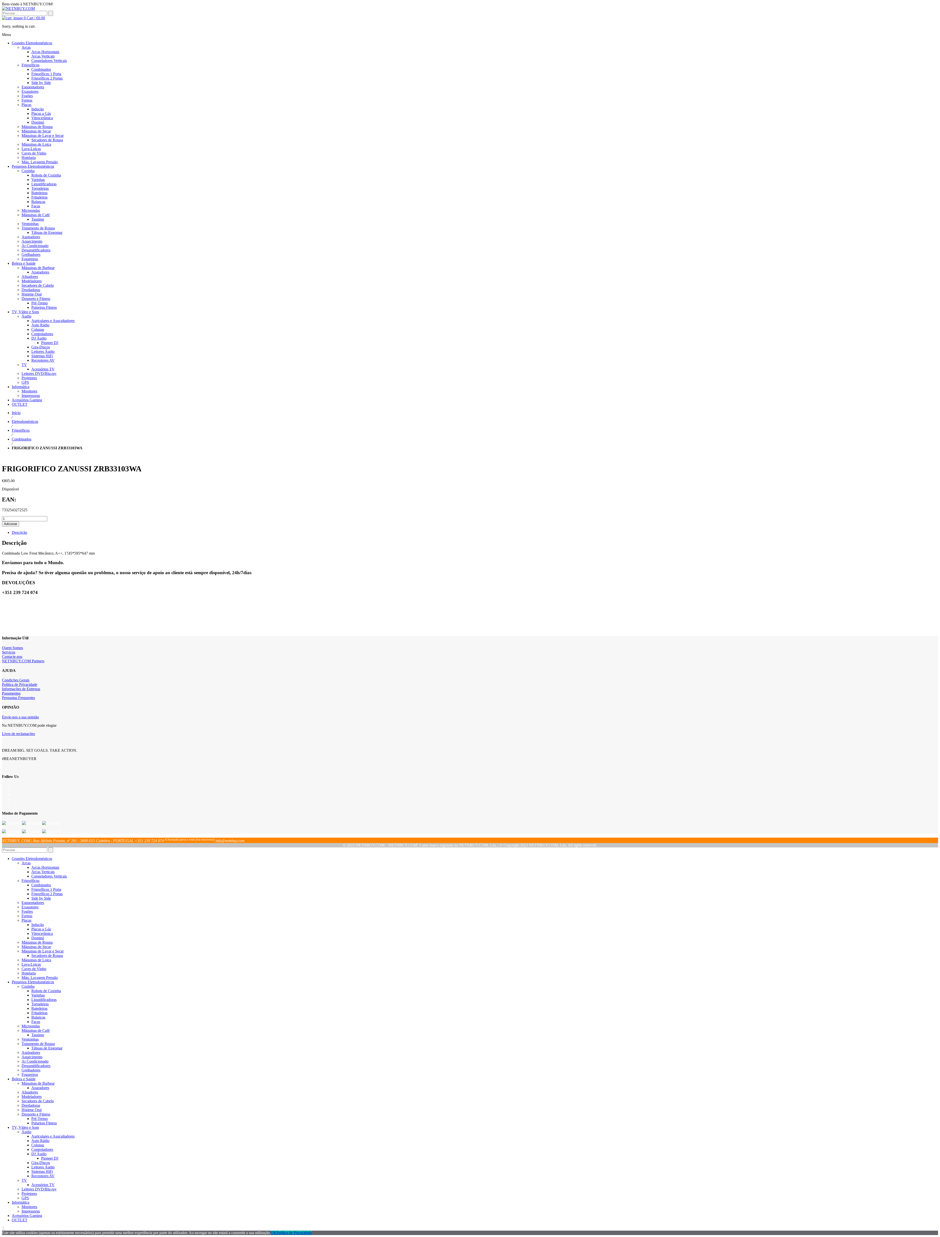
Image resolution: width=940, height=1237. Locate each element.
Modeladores (32, 1096)
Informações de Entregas (21, 689)
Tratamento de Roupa (38, 1044)
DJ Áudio (39, 1154)
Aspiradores (31, 1052)
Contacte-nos (12, 656)
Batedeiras (39, 1008)
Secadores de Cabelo (38, 1101)
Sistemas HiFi (42, 1171)
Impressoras (31, 1211)
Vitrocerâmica (42, 933)
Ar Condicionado (35, 1061)
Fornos (27, 916)
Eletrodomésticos (25, 421)
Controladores (42, 1149)
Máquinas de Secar (36, 947)
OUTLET (19, 1220)
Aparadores (40, 1088)
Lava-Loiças (31, 964)
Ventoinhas (30, 1039)
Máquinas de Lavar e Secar (43, 951)
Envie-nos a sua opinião (20, 717)
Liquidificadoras (44, 1000)
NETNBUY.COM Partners (23, 661)
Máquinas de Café (36, 1030)
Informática (20, 1202)
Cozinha (28, 986)
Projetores (29, 1193)
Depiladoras (31, 1105)
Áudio (26, 1132)
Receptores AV (43, 1176)
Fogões (27, 911)
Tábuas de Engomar (46, 1048)
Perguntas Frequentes (18, 698)
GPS (25, 1198)
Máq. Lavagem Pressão (40, 977)
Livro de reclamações (18, 734)
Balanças (38, 1017)
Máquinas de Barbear (38, 1083)
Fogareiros (30, 1074)
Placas (26, 920)
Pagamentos (11, 693)
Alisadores (30, 1092)
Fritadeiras (39, 1013)
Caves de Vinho (34, 969)
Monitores (29, 1207)
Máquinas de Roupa (37, 942)
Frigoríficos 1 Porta (46, 889)
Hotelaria (29, 973)
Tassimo (37, 1035)
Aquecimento (32, 1057)
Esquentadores (33, 903)
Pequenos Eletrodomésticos (33, 982)
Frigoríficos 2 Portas (47, 894)
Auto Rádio (40, 1141)
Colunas (37, 1145)
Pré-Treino (39, 1119)
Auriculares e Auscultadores (53, 1136)
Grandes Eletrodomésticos (32, 858)
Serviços (8, 652)
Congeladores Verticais (49, 876)
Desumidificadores (36, 1066)
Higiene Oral (32, 1110)
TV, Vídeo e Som (25, 1127)
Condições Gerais (15, 680)
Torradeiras (40, 1004)
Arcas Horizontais (45, 867)
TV (24, 1180)
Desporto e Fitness (36, 1114)
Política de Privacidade (19, 684)
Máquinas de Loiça (36, 960)
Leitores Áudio (43, 1167)
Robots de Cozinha (46, 991)
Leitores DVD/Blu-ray (39, 1189)
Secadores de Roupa (47, 955)
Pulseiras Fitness (44, 1123)
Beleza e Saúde (23, 1079)
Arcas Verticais (43, 872)
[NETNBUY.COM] (18, 8)
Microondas (31, 1026)
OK (274, 1233)
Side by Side (41, 898)
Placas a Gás (41, 929)
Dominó (37, 938)
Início (16, 413)
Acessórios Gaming (27, 1215)
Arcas (26, 863)
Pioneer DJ (49, 1158)
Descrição (19, 532)
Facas (35, 1022)
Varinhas (38, 995)
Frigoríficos (21, 430)
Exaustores (30, 907)
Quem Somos (12, 648)
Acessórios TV (43, 1185)
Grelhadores (31, 1070)
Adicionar (10, 524)
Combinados (21, 439)
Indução (37, 925)
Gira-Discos (40, 1163)
